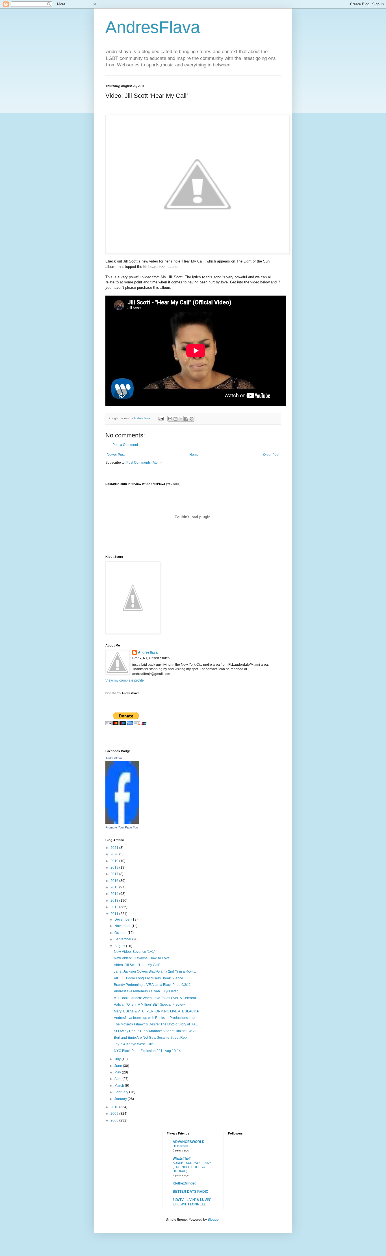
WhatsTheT (182, 1158)
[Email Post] (160, 418)
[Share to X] (181, 419)
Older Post (271, 455)
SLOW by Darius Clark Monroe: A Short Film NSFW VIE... (157, 1031)
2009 (114, 1114)
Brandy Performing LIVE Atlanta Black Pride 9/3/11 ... (154, 985)
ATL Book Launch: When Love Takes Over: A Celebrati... (156, 998)
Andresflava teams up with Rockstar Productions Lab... (155, 1018)
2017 (114, 874)
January (121, 1099)
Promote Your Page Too (121, 827)
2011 (114, 914)
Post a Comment (125, 445)
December (122, 919)
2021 (114, 848)
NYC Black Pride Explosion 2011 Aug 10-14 (147, 1051)
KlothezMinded (184, 1183)
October (120, 933)
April (118, 1079)
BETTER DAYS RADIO (190, 1192)
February (121, 1092)
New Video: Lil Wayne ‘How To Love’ (142, 958)
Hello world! (180, 1146)
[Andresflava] (122, 823)
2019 (114, 861)
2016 (114, 881)
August (120, 946)
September (123, 939)
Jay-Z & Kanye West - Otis (133, 1044)
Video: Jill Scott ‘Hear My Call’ (137, 965)
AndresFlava (152, 27)
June (118, 1066)
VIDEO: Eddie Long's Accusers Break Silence (148, 978)
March (119, 1086)
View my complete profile (124, 680)
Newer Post (116, 455)
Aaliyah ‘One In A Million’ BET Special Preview (149, 1004)
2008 (114, 1120)
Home (194, 455)
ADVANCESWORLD (189, 1142)
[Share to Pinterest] (191, 419)
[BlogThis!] (175, 419)
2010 (114, 1107)
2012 (114, 907)
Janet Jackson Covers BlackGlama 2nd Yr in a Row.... (155, 971)
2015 (114, 887)
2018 (114, 867)
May (118, 1072)
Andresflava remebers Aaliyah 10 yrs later (146, 991)
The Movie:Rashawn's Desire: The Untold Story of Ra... (156, 1024)
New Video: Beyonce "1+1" (134, 952)
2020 (114, 854)
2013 (114, 901)
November (122, 926)
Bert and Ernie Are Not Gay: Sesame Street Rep (150, 1038)
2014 (114, 894)
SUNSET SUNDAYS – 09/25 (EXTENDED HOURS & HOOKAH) (192, 1167)
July (118, 1059)
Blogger (214, 1220)
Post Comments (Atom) (144, 463)
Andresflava (148, 652)
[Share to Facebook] (186, 419)
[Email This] (170, 419)
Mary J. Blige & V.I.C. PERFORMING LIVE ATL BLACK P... (157, 1011)
